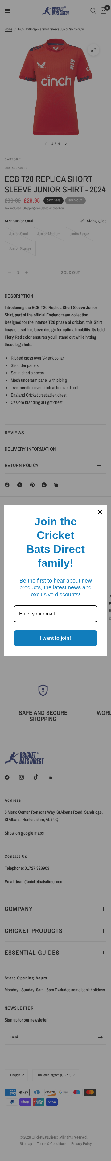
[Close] (99, 512)
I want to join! (55, 638)
